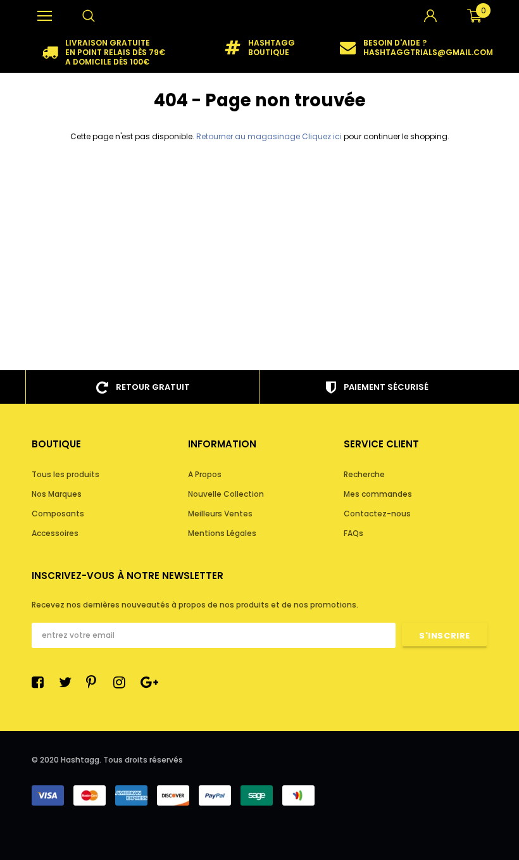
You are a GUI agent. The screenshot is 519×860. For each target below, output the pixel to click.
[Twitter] (68, 682)
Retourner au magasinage (248, 136)
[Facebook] (41, 682)
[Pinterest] (95, 682)
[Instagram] (122, 682)
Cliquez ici (323, 136)
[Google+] (150, 682)
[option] (103, 52)
